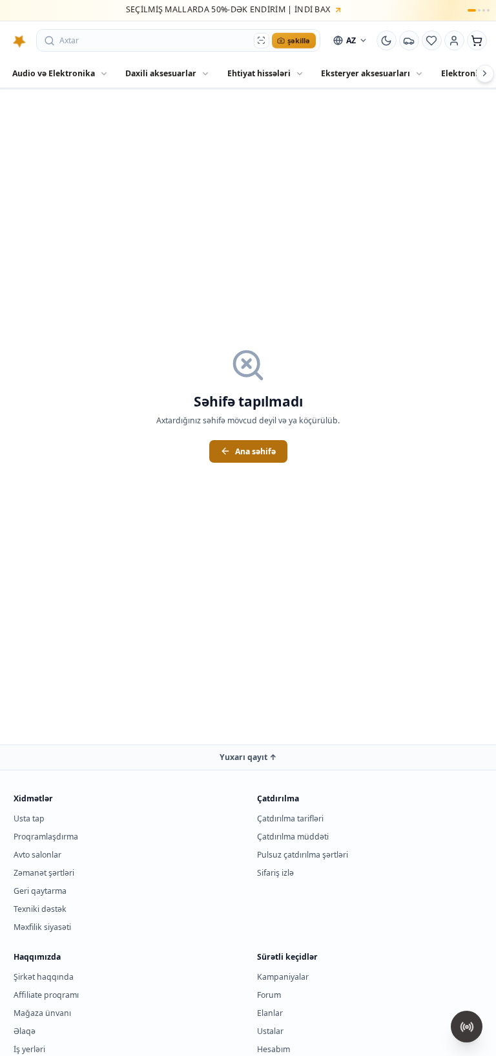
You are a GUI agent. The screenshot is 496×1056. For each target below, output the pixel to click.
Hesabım (273, 1049)
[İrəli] (485, 74)
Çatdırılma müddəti (293, 836)
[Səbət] (477, 40)
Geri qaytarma (40, 890)
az (351, 40)
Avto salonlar (37, 854)
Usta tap (29, 818)
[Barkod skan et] (262, 40)
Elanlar (270, 1013)
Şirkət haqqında (44, 976)
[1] (471, 10)
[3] (483, 10)
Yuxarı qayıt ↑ (248, 757)
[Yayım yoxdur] (466, 1026)
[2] (479, 10)
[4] (488, 10)
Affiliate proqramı (46, 994)
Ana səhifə (255, 451)
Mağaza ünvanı (42, 1013)
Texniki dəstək (40, 908)
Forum (269, 994)
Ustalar (270, 1031)
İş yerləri (29, 1049)
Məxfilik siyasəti (42, 927)
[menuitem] (60, 73)
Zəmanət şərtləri (44, 872)
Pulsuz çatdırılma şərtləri (302, 854)
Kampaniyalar (283, 976)
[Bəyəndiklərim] (432, 40)
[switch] (387, 40)
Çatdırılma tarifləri (290, 818)
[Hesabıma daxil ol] (454, 40)
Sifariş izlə (275, 872)
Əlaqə (25, 1031)
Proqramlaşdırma (46, 836)
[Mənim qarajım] (409, 40)
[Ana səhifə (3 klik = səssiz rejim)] (19, 40)
